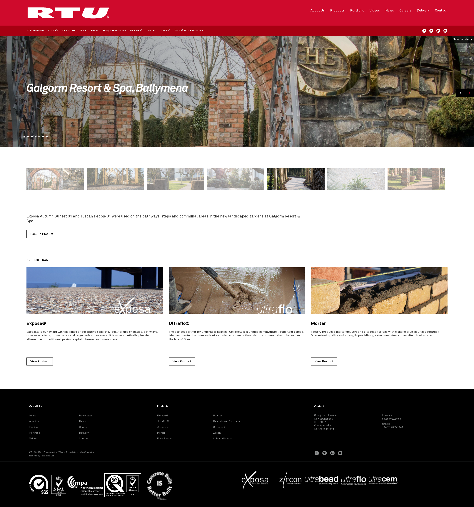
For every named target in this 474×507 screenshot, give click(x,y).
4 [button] (35, 136)
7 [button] (47, 136)
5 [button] (39, 136)
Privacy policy (50, 452)
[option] (237, 91)
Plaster (94, 30)
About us (34, 421)
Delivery (423, 10)
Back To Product (41, 233)
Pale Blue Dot (47, 456)
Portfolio (357, 10)
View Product (39, 361)
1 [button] (24, 136)
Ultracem (151, 30)
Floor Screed (69, 30)
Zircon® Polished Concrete (189, 30)
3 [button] (32, 136)
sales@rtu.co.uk (391, 419)
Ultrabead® (136, 30)
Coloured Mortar (35, 30)
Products (337, 10)
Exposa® (53, 30)
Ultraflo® (165, 30)
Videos (375, 10)
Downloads (85, 415)
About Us (318, 10)
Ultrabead (219, 427)
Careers (405, 10)
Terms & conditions (68, 452)
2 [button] (28, 136)
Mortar (83, 30)
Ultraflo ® (163, 421)
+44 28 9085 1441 (392, 427)
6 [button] (43, 136)
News (389, 10)
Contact (441, 10)
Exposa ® (162, 415)
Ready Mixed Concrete (114, 30)
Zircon (217, 433)
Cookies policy (87, 452)
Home (32, 415)
